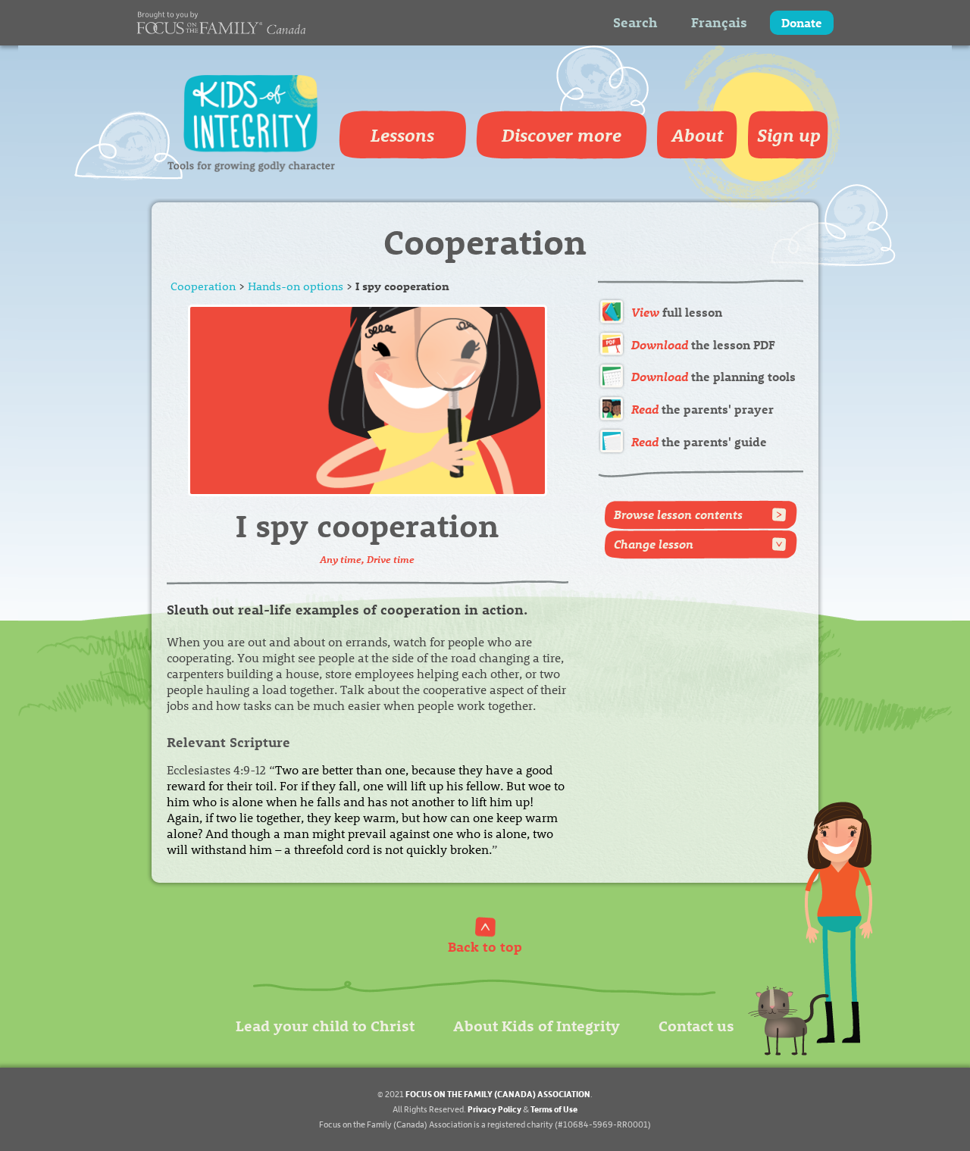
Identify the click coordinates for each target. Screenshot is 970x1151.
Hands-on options (295, 285)
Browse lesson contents (678, 514)
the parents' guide (699, 441)
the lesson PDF (703, 344)
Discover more (561, 135)
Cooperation (203, 285)
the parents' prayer (702, 409)
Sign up (789, 135)
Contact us (696, 1025)
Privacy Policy (494, 1109)
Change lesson (653, 544)
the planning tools (713, 376)
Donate (801, 22)
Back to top (485, 946)
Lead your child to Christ (325, 1025)
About (697, 135)
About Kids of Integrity (536, 1025)
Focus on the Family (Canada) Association (497, 1093)
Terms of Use (553, 1109)
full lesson (676, 312)
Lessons (402, 135)
